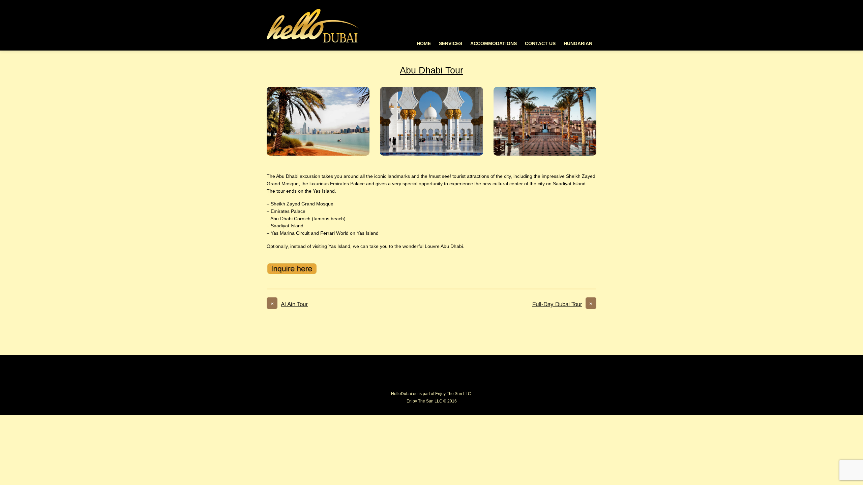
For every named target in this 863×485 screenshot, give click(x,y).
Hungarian (578, 43)
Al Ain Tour (289, 304)
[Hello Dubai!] (313, 42)
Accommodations (493, 43)
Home (424, 43)
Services (450, 43)
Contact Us (540, 43)
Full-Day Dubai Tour (562, 304)
